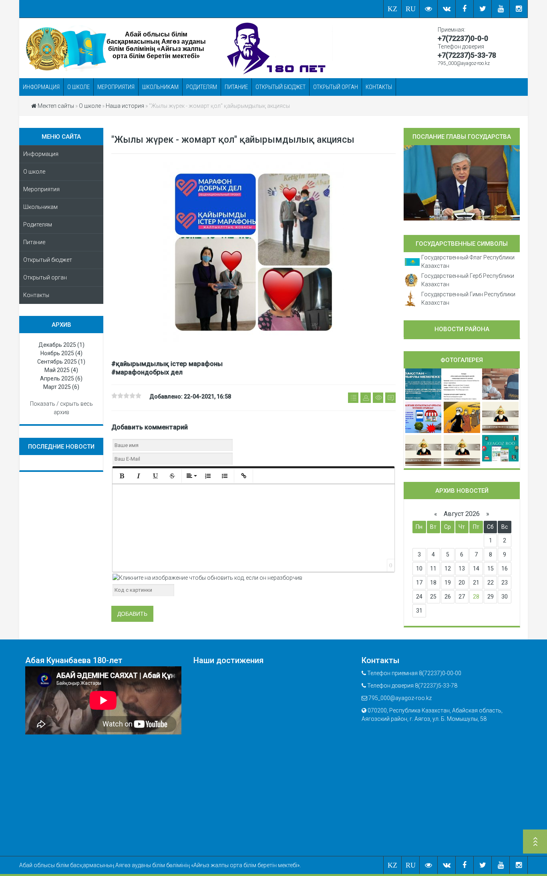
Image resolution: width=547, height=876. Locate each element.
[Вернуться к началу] (535, 842)
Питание (236, 87)
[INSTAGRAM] (519, 9)
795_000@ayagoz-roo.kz (464, 63)
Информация (41, 87)
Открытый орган (335, 87)
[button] (121, 476)
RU (411, 8)
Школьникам (160, 87)
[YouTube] (501, 9)
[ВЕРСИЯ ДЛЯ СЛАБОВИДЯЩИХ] (429, 9)
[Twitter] (483, 9)
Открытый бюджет (280, 87)
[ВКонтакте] (447, 9)
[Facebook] (465, 9)
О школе (78, 87)
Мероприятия (116, 87)
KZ (392, 8)
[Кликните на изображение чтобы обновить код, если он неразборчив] (207, 577)
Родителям (201, 87)
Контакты (379, 87)
